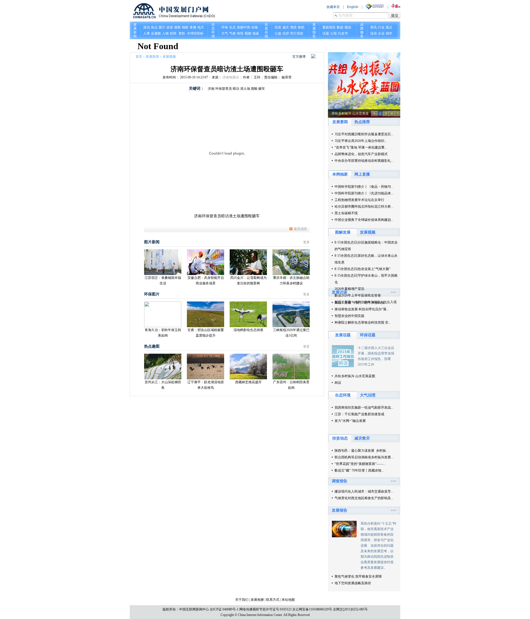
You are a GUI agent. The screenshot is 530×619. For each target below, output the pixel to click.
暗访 (236, 89)
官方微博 (299, 57)
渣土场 (245, 89)
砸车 (261, 89)
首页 (139, 57)
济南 (211, 89)
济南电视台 (230, 77)
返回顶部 (300, 229)
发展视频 (169, 57)
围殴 (254, 89)
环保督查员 (223, 89)
